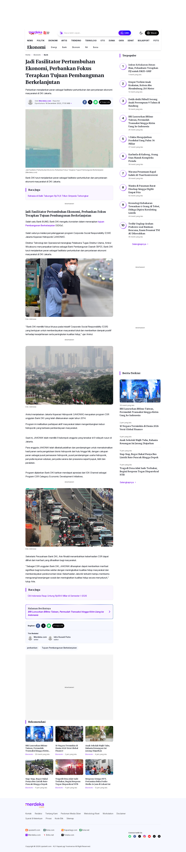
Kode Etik (59, 818)
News (30, 40)
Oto (102, 40)
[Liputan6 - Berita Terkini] (34, 805)
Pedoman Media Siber (71, 813)
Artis (64, 40)
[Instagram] (144, 836)
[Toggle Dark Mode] (141, 33)
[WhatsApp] (129, 836)
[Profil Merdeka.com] (30, 102)
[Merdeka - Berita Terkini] (39, 33)
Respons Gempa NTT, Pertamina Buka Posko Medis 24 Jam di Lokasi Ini (97, 781)
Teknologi (91, 40)
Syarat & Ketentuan (33, 818)
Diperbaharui (52, 103)
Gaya (121, 40)
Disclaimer (121, 813)
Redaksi (38, 813)
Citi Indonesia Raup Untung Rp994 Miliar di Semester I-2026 (57, 595)
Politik (41, 40)
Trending (76, 40)
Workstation (108, 813)
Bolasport (144, 40)
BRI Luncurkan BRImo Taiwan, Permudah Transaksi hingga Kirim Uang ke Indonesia (36, 748)
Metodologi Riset (91, 813)
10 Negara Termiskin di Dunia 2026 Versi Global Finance (66, 748)
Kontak (28, 813)
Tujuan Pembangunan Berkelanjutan (59, 648)
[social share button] (85, 102)
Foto (156, 40)
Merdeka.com (45, 101)
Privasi (49, 818)
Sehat (131, 40)
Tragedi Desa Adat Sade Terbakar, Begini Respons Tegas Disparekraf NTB (67, 781)
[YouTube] (149, 836)
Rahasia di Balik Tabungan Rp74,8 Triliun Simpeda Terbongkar (58, 196)
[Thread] (159, 836)
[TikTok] (154, 836)
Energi (54, 47)
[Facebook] (134, 836)
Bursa (95, 47)
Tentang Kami (51, 813)
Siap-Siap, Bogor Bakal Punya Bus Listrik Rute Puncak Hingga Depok (36, 781)
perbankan (32, 648)
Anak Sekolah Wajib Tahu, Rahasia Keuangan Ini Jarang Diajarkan (97, 748)
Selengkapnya (139, 244)
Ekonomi (53, 40)
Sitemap (70, 818)
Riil (86, 47)
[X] (139, 836)
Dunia (112, 40)
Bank (64, 47)
